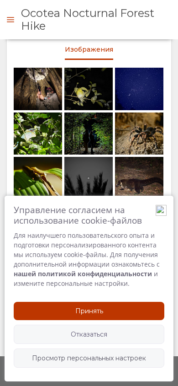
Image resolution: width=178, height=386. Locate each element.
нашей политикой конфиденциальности (83, 273)
